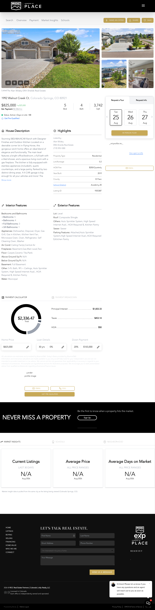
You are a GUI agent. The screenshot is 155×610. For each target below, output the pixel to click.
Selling (9, 538)
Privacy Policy (116, 607)
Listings (9, 531)
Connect (10, 552)
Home (8, 527)
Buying (9, 534)
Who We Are (11, 549)
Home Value (11, 545)
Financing (10, 542)
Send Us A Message (102, 572)
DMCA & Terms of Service (133, 607)
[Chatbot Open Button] (148, 603)
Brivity (14, 607)
